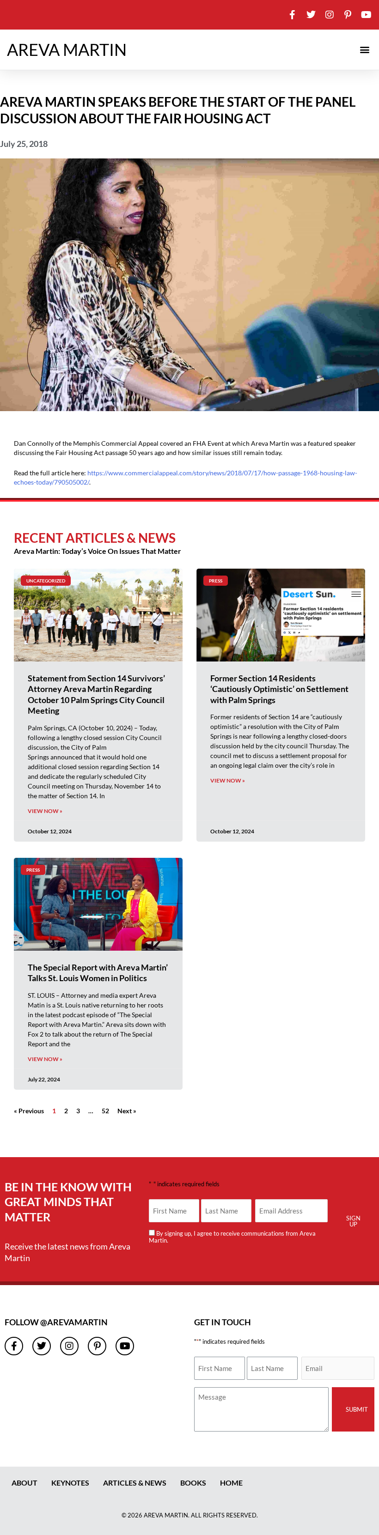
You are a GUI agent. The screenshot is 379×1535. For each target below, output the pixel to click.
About (24, 1482)
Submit (357, 1409)
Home (231, 1482)
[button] (364, 49)
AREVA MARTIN (67, 49)
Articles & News (134, 1482)
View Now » (45, 810)
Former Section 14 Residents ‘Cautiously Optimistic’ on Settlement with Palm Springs (279, 689)
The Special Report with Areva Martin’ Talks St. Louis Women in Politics (98, 972)
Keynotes (70, 1482)
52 (105, 1111)
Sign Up (353, 1221)
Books (193, 1482)
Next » (126, 1111)
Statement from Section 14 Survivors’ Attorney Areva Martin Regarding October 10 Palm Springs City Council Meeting (96, 694)
